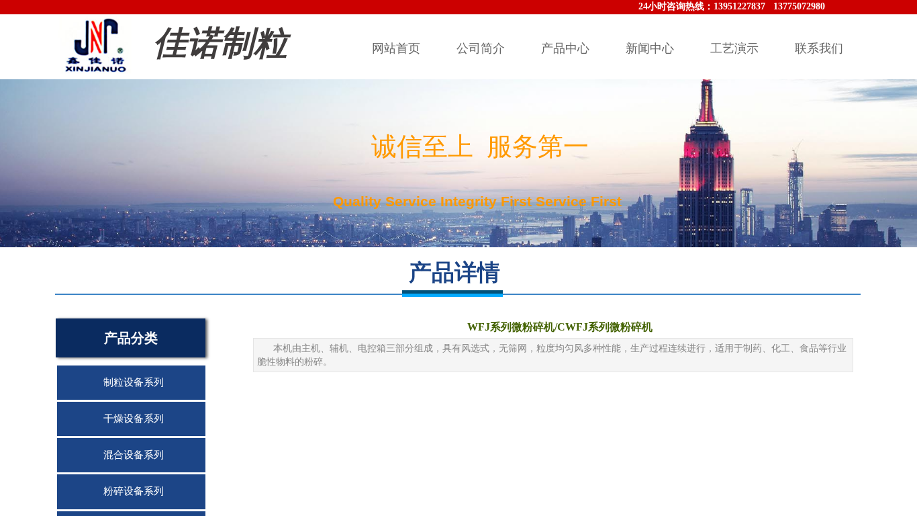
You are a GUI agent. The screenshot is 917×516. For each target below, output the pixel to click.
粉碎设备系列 (133, 491)
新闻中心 (650, 48)
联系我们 (819, 48)
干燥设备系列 (133, 418)
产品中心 (565, 48)
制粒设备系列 (133, 382)
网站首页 (396, 48)
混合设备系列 (133, 454)
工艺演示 (734, 48)
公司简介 (480, 48)
